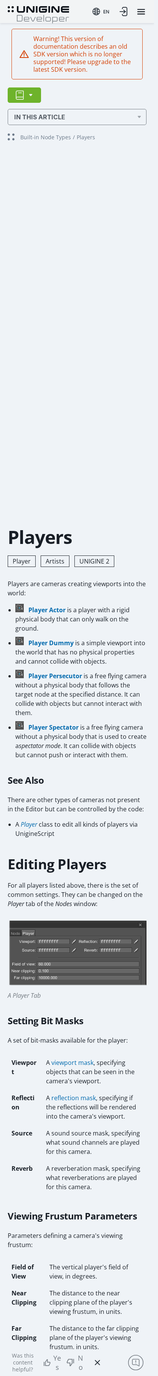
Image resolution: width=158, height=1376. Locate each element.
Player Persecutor (55, 676)
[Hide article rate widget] (97, 1362)
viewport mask (72, 1062)
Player (22, 561)
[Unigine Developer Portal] (38, 13)
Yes (57, 1362)
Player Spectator (53, 727)
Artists (55, 561)
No (80, 1362)
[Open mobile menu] (141, 12)
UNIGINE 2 (94, 561)
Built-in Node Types (45, 137)
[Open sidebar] (24, 95)
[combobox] (101, 11)
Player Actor (47, 610)
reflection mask (73, 1098)
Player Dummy (51, 643)
